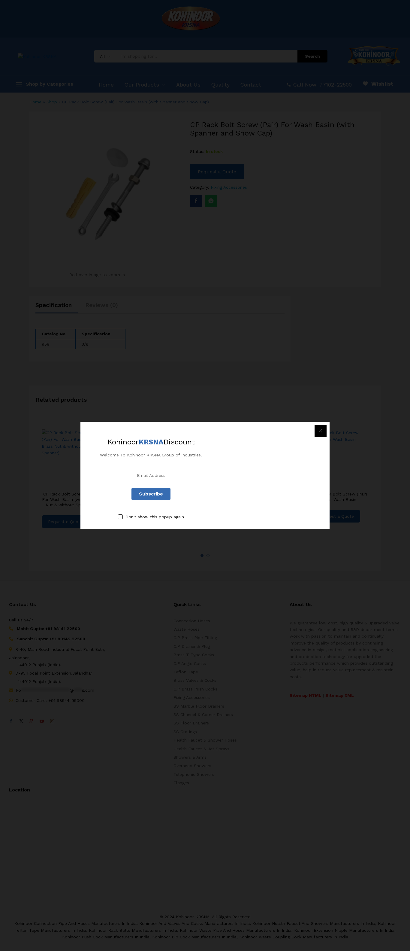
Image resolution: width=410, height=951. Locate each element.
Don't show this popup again (154, 516)
